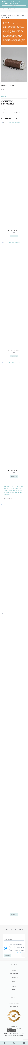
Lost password (14, 973)
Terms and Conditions (14, 1001)
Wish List (14, 970)
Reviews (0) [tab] (4, 96)
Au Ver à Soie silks (11, 15)
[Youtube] (18, 993)
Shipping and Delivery (14, 1003)
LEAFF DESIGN (20, 1035)
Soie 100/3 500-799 (21, 15)
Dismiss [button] (14, 5)
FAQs (14, 984)
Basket (22, 1042)
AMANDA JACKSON (20, 1037)
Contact (14, 989)
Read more (14, 236)
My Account (14, 968)
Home (4, 15)
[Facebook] (10, 993)
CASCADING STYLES (19, 1033)
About (14, 981)
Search (14, 1043)
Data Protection (14, 1006)
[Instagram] (14, 993)
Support (14, 986)
